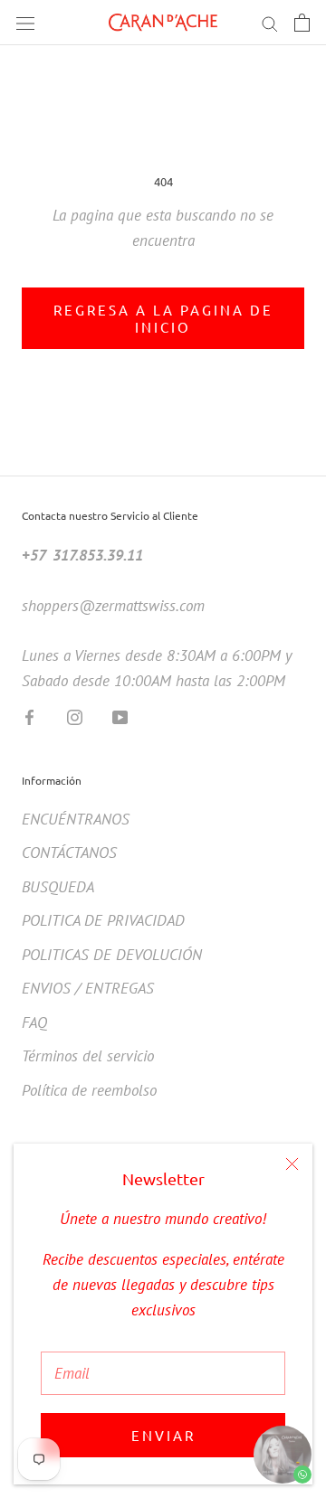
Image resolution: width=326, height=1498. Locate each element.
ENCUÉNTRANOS (75, 819)
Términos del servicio (88, 1056)
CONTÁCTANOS (69, 852)
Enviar (163, 1435)
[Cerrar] (292, 1164)
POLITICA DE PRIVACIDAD (103, 920)
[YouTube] (120, 716)
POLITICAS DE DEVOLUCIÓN (112, 955)
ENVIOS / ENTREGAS (88, 988)
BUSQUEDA (58, 887)
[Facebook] (29, 716)
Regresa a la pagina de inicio (163, 318)
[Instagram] (74, 716)
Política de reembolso (89, 1090)
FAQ (34, 1022)
